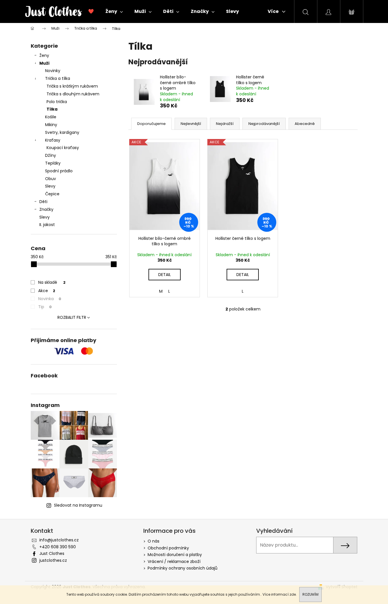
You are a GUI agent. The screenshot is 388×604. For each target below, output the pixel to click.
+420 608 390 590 (57, 547)
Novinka (49, 299)
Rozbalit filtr (71, 317)
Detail (164, 274)
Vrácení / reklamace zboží (174, 561)
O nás (153, 541)
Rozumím (310, 594)
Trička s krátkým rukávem (72, 86)
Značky (46, 209)
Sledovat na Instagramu (78, 505)
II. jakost (47, 224)
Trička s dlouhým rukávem (73, 94)
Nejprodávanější (264, 123)
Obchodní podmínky (168, 548)
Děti (43, 201)
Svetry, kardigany (62, 132)
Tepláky (53, 163)
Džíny (50, 155)
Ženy (44, 55)
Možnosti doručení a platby (175, 554)
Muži (44, 63)
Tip (45, 307)
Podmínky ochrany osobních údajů (182, 568)
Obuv (50, 179)
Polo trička (57, 102)
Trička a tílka (57, 78)
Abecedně (305, 123)
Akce (46, 291)
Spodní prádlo (59, 171)
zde (292, 594)
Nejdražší (224, 123)
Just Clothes (51, 553)
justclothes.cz (53, 560)
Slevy (50, 186)
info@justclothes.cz (59, 540)
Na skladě (51, 282)
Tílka (52, 109)
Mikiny (51, 125)
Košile (50, 117)
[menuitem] (91, 11)
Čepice (52, 194)
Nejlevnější (191, 123)
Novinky (52, 71)
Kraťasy (52, 140)
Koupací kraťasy (63, 147)
